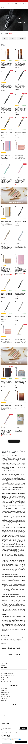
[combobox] (14, 7)
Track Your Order (4, 657)
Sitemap (3, 714)
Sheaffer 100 (12, 38)
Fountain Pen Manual (6, 681)
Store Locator (4, 667)
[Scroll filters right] (27, 38)
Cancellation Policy (5, 692)
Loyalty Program (4, 663)
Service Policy (4, 690)
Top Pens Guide (4, 677)
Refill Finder (4, 710)
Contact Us (3, 665)
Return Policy (4, 700)
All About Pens (4, 679)
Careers (3, 712)
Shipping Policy (4, 698)
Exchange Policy (4, 694)
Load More (14, 441)
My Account (3, 661)
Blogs (2, 706)
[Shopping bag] (23, 3)
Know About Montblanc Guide (7, 675)
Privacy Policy (4, 688)
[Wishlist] (21, 3)
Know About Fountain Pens (7, 673)
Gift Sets (5, 38)
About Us (3, 659)
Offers (2, 708)
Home (2, 33)
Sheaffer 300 (21, 38)
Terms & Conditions (5, 696)
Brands (6, 33)
